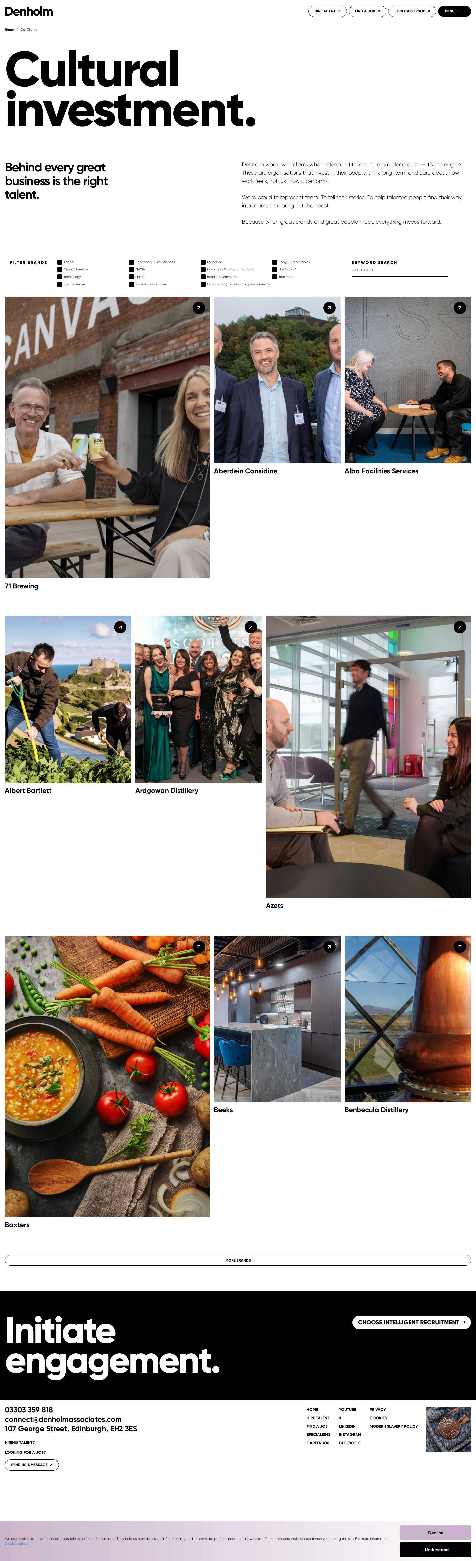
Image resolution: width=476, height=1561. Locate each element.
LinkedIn (347, 1426)
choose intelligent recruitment (408, 1322)
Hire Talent (325, 11)
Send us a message (29, 1465)
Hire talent (318, 1418)
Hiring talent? (20, 1442)
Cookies (378, 1418)
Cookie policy (16, 1544)
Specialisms (318, 1434)
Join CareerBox (409, 11)
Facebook (349, 1443)
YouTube (347, 1409)
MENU (450, 11)
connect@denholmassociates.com (63, 1419)
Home (9, 29)
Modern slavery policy (394, 1426)
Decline (435, 1532)
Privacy (378, 1409)
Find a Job (365, 11)
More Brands (238, 1260)
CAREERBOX (318, 1443)
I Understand (435, 1549)
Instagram (350, 1434)
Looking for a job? (25, 1452)
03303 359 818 (29, 1410)
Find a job (317, 1426)
